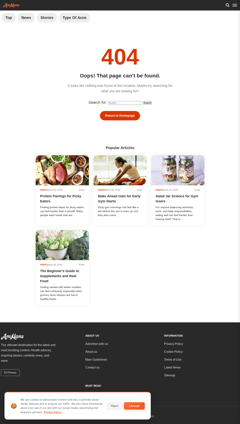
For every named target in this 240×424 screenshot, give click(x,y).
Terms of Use (173, 359)
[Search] (228, 5)
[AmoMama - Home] (11, 5)
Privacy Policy (173, 343)
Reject (114, 405)
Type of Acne (74, 18)
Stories (46, 18)
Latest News (172, 367)
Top (8, 18)
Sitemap (169, 375)
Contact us (92, 367)
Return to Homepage (120, 115)
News (26, 18)
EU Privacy (10, 372)
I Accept (134, 405)
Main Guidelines (96, 359)
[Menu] (234, 5)
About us (91, 351)
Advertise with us (96, 343)
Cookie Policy (173, 351)
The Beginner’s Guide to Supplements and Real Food (59, 276)
